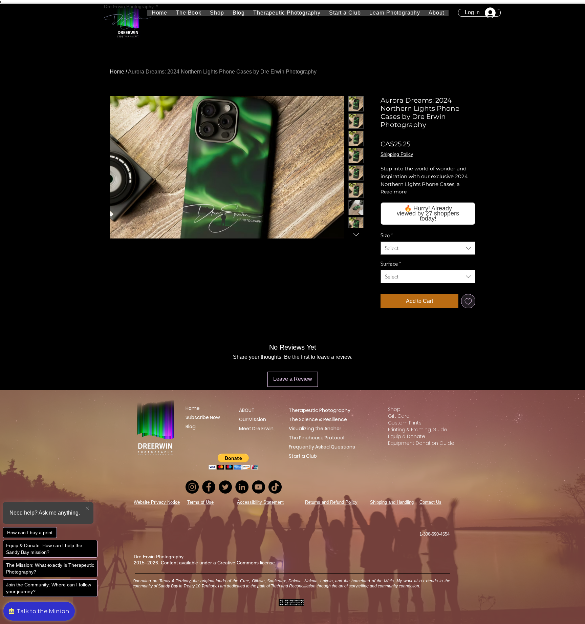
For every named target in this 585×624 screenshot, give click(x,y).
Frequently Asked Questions (322, 446)
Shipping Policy (397, 154)
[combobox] (428, 248)
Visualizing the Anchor (315, 428)
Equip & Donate (406, 436)
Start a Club (303, 456)
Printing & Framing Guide (414, 429)
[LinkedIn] (241, 487)
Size (387, 235)
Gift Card (399, 416)
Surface (391, 264)
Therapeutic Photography (319, 410)
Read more (394, 192)
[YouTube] (258, 487)
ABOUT (247, 410)
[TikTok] (275, 487)
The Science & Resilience (318, 419)
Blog (191, 426)
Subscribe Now (203, 417)
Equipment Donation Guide (414, 443)
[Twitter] (225, 487)
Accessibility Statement (260, 502)
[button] (395, 13)
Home (117, 72)
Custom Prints (404, 422)
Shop (394, 409)
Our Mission (251, 419)
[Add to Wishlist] (468, 301)
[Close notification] (87, 508)
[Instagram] (192, 487)
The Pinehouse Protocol (316, 437)
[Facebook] (208, 487)
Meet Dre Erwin (251, 428)
